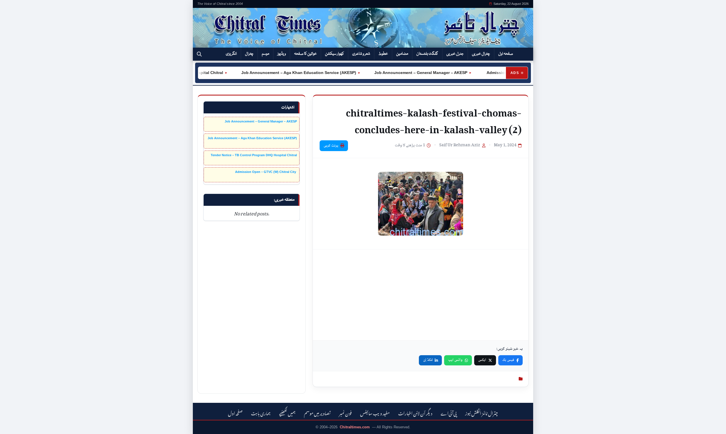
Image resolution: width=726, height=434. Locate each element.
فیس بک (508, 360)
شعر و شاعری (361, 54)
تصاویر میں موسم (317, 412)
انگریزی (231, 54)
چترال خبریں (481, 54)
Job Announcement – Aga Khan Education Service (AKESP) (290, 72)
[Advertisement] (421, 295)
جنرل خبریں (455, 54)
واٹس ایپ (455, 360)
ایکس (482, 360)
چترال (249, 54)
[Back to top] (13, 426)
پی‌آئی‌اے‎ (449, 412)
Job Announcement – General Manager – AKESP (412, 72)
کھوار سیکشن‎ (334, 54)
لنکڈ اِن (428, 360)
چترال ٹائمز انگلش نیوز (481, 412)
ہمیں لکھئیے (287, 412)
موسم (265, 54)
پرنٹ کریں (331, 146)
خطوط (383, 54)
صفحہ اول (505, 54)
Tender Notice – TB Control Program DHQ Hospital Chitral (254, 155)
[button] (199, 54)
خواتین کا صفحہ (305, 54)
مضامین (402, 54)
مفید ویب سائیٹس (375, 412)
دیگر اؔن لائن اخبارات (415, 412)
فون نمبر (345, 412)
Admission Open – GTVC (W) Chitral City (266, 171)
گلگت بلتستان (427, 54)
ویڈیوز (281, 54)
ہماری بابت (261, 412)
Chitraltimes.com (355, 427)
